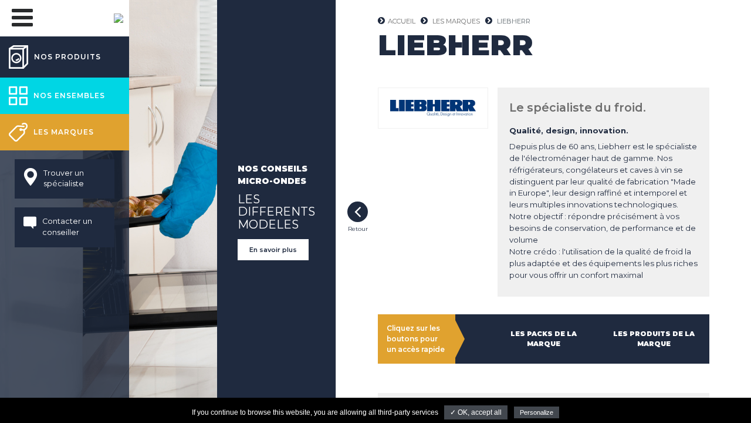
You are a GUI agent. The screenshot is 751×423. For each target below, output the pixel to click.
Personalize (536, 412)
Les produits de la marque (654, 339)
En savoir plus (273, 250)
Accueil (401, 21)
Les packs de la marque (543, 339)
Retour (357, 212)
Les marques (456, 21)
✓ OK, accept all (476, 412)
